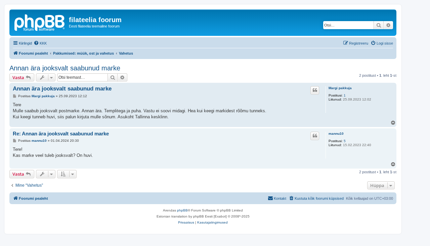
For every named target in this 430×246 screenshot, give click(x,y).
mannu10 (336, 133)
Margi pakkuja (340, 88)
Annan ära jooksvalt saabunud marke (64, 68)
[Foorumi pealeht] (40, 22)
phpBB (182, 210)
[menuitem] (40, 43)
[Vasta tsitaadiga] (314, 90)
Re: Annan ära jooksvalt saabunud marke (61, 133)
